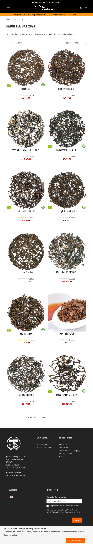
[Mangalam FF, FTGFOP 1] (67, 251)
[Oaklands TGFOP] (67, 312)
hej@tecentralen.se (16, 475)
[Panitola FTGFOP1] (26, 374)
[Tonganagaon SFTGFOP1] (67, 374)
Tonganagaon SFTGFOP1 (67, 394)
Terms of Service (70, 512)
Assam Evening (26, 272)
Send (77, 520)
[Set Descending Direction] (86, 43)
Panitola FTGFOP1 (26, 394)
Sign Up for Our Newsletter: (56, 497)
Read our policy (10, 535)
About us (63, 444)
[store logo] (44, 8)
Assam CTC (26, 88)
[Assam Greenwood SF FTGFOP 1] (26, 129)
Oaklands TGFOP (66, 333)
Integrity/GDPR (65, 453)
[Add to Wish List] (9, 51)
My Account (42, 444)
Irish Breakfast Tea (67, 88)
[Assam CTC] (26, 67)
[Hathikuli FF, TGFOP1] (26, 190)
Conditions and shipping (69, 450)
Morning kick (26, 333)
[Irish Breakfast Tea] (67, 67)
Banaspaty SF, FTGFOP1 (67, 150)
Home (8, 19)
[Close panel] (90, 529)
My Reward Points (44, 447)
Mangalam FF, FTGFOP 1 (67, 272)
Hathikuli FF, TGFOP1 (26, 211)
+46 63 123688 (14, 472)
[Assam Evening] (26, 251)
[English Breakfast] (67, 190)
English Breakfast (67, 211)
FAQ (61, 456)
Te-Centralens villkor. (70, 506)
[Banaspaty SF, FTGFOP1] (67, 129)
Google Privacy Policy (53, 512)
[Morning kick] (26, 312)
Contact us (63, 447)
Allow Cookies (75, 540)
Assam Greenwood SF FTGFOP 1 (26, 150)
